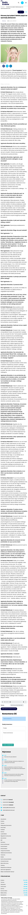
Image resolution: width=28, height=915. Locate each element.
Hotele (2, 857)
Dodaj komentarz (8, 744)
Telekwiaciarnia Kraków (6, 852)
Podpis (5, 728)
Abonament (3, 838)
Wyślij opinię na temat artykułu (9, 708)
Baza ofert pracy (5, 863)
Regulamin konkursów (6, 836)
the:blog (2, 865)
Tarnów (2, 823)
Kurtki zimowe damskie (6, 859)
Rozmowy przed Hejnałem (17, 705)
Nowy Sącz (3, 827)
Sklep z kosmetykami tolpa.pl (7, 871)
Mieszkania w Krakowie (6, 867)
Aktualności (3, 819)
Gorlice (2, 831)
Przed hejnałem (17, 70)
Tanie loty (3, 854)
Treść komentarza (8, 732)
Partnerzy (3, 842)
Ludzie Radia (4, 833)
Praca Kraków (4, 846)
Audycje (3, 7)
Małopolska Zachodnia (6, 825)
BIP (1, 840)
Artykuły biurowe (4, 861)
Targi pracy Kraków (5, 850)
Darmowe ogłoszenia (6, 869)
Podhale (3, 829)
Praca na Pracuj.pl (5, 844)
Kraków (2, 821)
